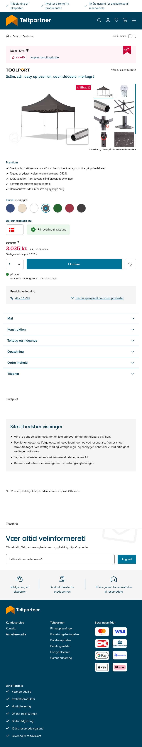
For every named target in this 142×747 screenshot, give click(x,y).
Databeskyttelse (60, 640)
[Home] (8, 36)
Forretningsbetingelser (65, 634)
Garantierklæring (61, 658)
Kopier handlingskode (45, 57)
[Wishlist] (116, 21)
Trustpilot (12, 399)
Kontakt (11, 628)
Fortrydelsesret (60, 652)
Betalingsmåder (60, 646)
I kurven (74, 264)
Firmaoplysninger (61, 628)
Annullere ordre (16, 634)
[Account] (108, 20)
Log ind (127, 559)
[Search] (99, 20)
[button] (125, 20)
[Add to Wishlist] (130, 264)
